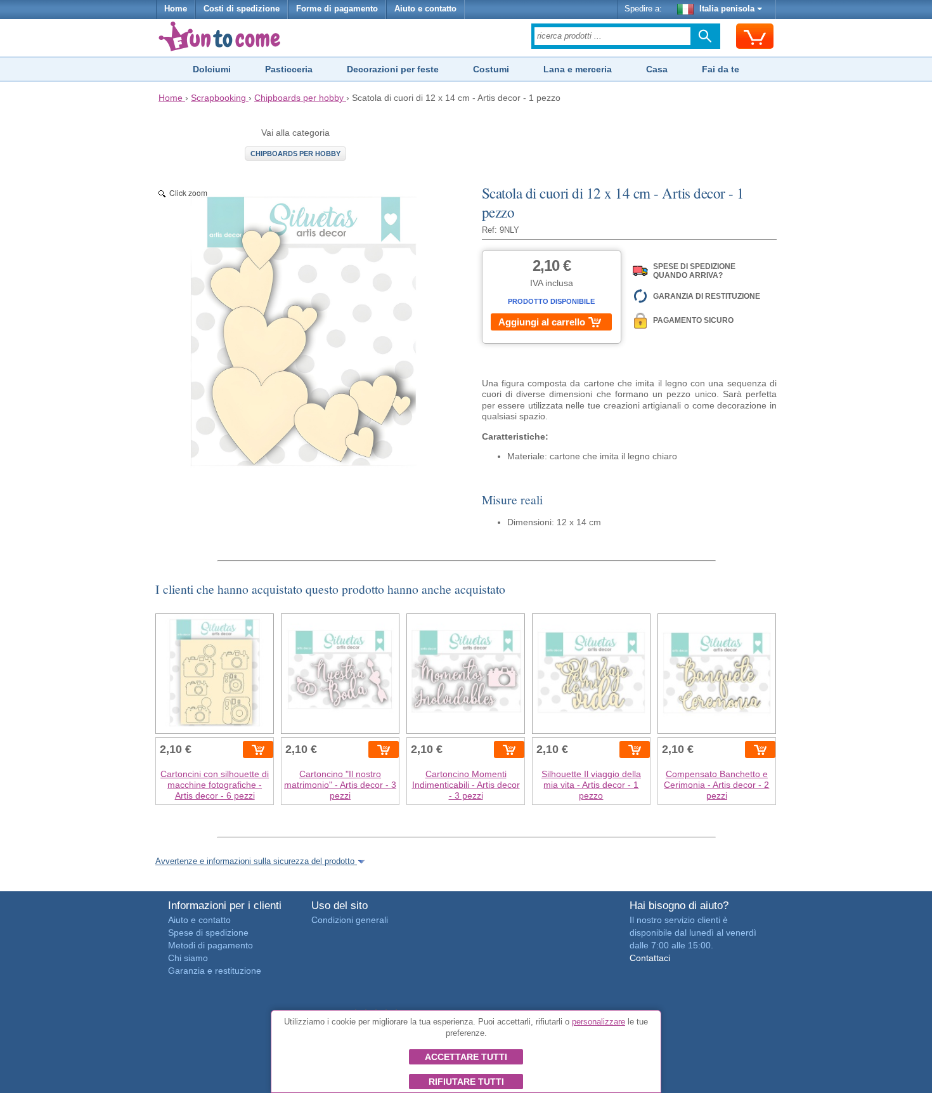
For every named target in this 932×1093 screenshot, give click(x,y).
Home (175, 8)
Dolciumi (212, 69)
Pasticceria (289, 69)
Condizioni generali (349, 920)
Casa (657, 69)
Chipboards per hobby (295, 153)
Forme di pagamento (337, 8)
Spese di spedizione (208, 932)
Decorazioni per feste (393, 69)
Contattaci (650, 958)
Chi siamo (188, 958)
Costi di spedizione (242, 8)
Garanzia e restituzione (214, 970)
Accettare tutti (466, 1057)
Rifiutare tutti (466, 1082)
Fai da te (720, 69)
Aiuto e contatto (425, 8)
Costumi (491, 69)
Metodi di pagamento (210, 945)
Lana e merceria (577, 69)
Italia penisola (727, 8)
